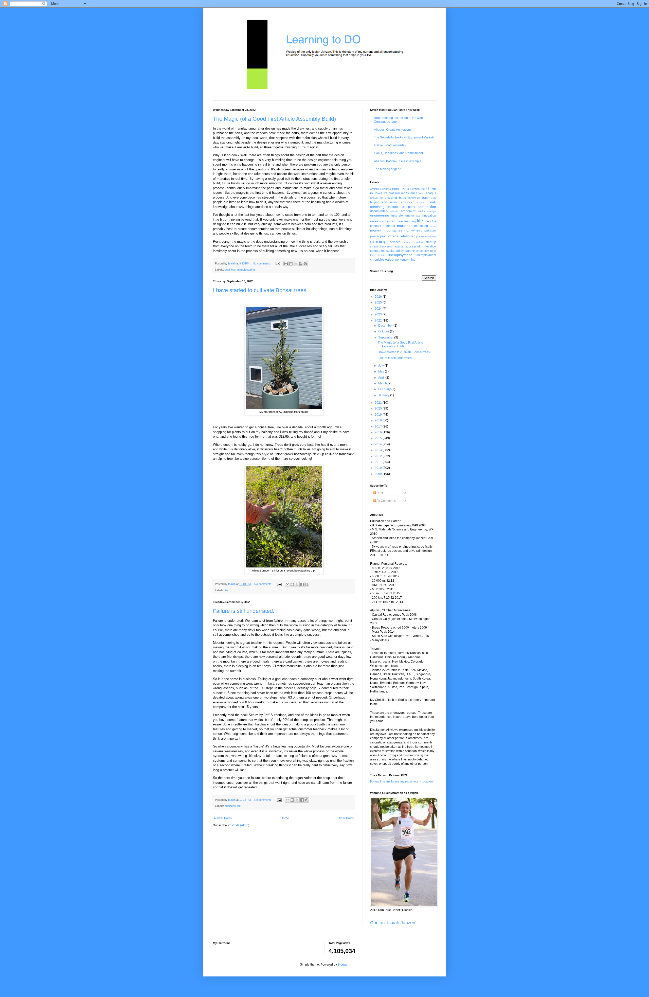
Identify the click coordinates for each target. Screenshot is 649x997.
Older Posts (346, 818)
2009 (379, 474)
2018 (379, 420)
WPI (421, 193)
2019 (379, 414)
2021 (379, 402)
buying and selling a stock (391, 202)
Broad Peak (400, 189)
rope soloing (428, 236)
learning (410, 221)
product (385, 236)
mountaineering (396, 230)
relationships (410, 236)
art (381, 198)
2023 (379, 314)
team (408, 251)
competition (427, 207)
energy (431, 211)
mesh (433, 226)
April (381, 377)
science (395, 242)
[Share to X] (295, 263)
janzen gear (394, 221)
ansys (374, 197)
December (385, 325)
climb (432, 202)
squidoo (418, 242)
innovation (429, 215)
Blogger (343, 964)
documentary (379, 211)
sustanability (395, 251)
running (378, 241)
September (386, 337)
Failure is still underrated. (243, 611)
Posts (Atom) (240, 825)
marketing (421, 226)
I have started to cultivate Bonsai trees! (260, 290)
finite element (400, 215)
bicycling (391, 198)
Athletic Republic (380, 188)
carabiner (419, 202)
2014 (379, 444)
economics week (413, 211)
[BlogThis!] (290, 263)
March (383, 383)
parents (375, 236)
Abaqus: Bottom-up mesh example (397, 161)
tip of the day (420, 250)
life (226, 590)
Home (285, 818)
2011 (379, 462)
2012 (379, 456)
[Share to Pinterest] (305, 263)
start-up (431, 242)
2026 (379, 296)
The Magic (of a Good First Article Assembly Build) (274, 119)
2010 (379, 468)
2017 (379, 426)
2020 (379, 408)
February (384, 389)
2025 (379, 302)
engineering (379, 215)
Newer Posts (223, 818)
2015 (379, 438)
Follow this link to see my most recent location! (402, 781)
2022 (379, 320)
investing (377, 221)
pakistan (430, 230)
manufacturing (246, 269)
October (384, 331)
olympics (416, 230)
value (389, 259)
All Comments (386, 501)
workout (400, 259)
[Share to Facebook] (300, 263)
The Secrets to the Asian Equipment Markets (404, 137)
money (375, 230)
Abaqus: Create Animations (392, 129)
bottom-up (414, 197)
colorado (393, 207)
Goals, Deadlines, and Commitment (398, 153)
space (407, 242)
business (230, 269)
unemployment (400, 255)
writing (411, 259)
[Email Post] (277, 263)
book (402, 198)
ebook (394, 211)
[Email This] (286, 263)
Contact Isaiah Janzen (392, 922)
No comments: (262, 263)
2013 (379, 450)
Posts (380, 493)
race (395, 236)
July (381, 365)
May (381, 371)
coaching (377, 207)
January (384, 395)
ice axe (415, 215)
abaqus (431, 193)
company (408, 207)
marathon (404, 226)
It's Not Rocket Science (400, 193)
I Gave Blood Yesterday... (391, 145)
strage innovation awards (387, 246)
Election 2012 (418, 188)
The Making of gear (387, 169)
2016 (379, 432)
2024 (379, 308)
